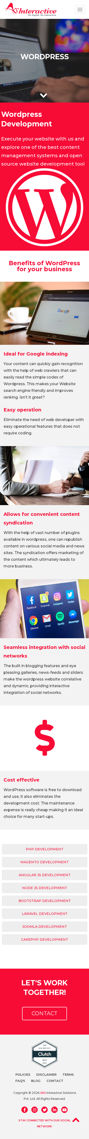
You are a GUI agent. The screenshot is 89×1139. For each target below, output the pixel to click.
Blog (36, 1081)
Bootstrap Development (45, 901)
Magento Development (44, 862)
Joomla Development (44, 926)
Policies (22, 1074)
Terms (68, 1074)
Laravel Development (44, 914)
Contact (44, 1013)
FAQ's (20, 1081)
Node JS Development (44, 888)
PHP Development (44, 849)
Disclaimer (46, 1074)
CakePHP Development (44, 939)
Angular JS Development (44, 875)
